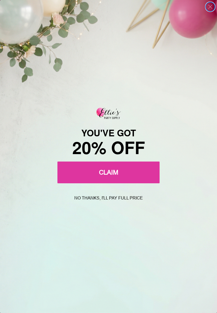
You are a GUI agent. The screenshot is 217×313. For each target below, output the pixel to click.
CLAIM (108, 172)
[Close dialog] (210, 6)
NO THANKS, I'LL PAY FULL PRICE (108, 198)
